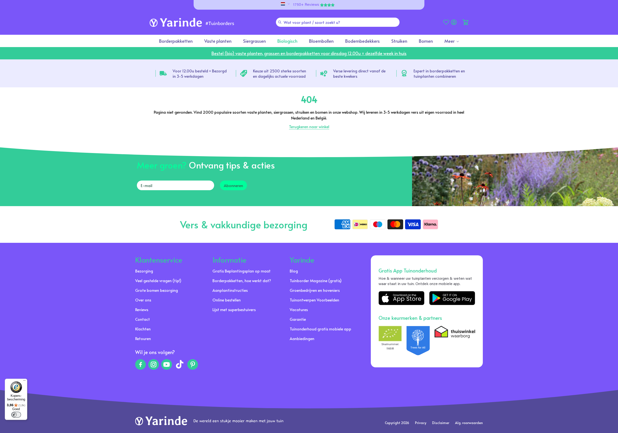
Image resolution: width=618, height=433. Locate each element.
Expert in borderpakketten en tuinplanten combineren (439, 73)
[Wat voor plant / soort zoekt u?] (279, 22)
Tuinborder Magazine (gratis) (316, 280)
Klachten (143, 328)
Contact (142, 319)
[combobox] (338, 22)
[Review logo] (418, 340)
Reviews (141, 309)
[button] (465, 22)
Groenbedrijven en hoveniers (315, 290)
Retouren (143, 338)
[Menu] (24, 381)
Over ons (143, 299)
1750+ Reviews (306, 5)
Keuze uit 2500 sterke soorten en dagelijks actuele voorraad (279, 73)
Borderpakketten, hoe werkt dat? (241, 280)
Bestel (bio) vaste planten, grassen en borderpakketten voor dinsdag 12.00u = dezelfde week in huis (309, 53)
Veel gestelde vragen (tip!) (158, 280)
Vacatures (299, 309)
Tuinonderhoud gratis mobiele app (320, 328)
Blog (294, 270)
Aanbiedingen (302, 338)
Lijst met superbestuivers (234, 309)
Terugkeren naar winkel (309, 126)
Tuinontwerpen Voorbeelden (314, 299)
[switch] (16, 415)
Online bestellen (226, 299)
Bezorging (144, 270)
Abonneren (233, 185)
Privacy (420, 422)
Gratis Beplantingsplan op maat (241, 270)
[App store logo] (401, 298)
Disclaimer (440, 422)
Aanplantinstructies (230, 290)
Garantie (298, 319)
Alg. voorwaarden (469, 422)
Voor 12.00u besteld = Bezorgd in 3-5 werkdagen (200, 73)
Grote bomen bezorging (156, 290)
